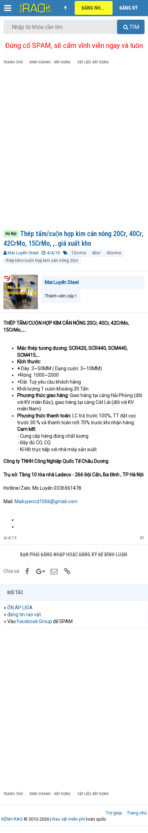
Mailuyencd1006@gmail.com (45, 501)
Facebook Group (34, 621)
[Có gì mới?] (65, 8)
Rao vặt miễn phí (68, 819)
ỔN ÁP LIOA (20, 607)
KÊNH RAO (12, 819)
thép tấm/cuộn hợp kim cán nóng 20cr (42, 260)
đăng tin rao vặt (24, 614)
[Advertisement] (74, 148)
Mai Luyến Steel (23, 252)
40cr (96, 253)
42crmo (113, 253)
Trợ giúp (114, 812)
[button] (7, 8)
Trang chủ (137, 812)
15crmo (78, 253)
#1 (142, 538)
